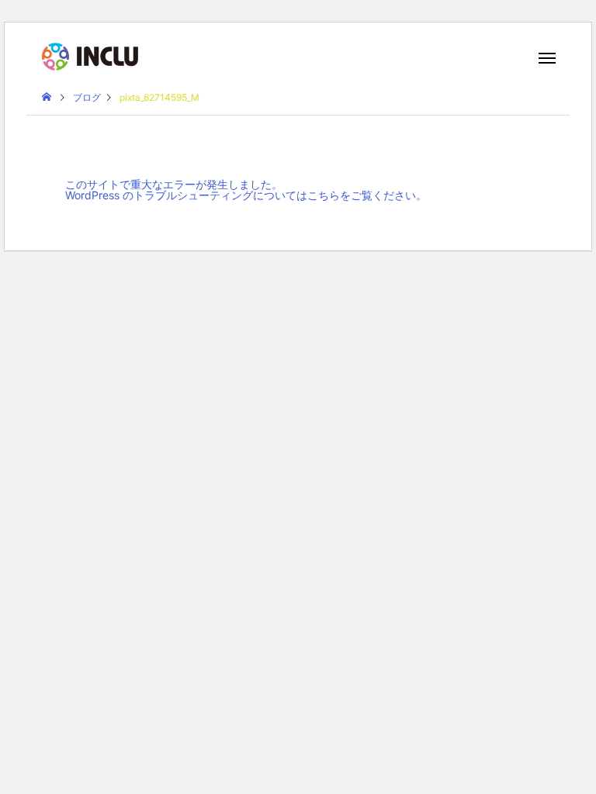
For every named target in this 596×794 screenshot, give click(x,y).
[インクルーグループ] (90, 57)
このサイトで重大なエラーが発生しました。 (173, 184)
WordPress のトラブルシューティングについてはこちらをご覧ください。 (246, 195)
